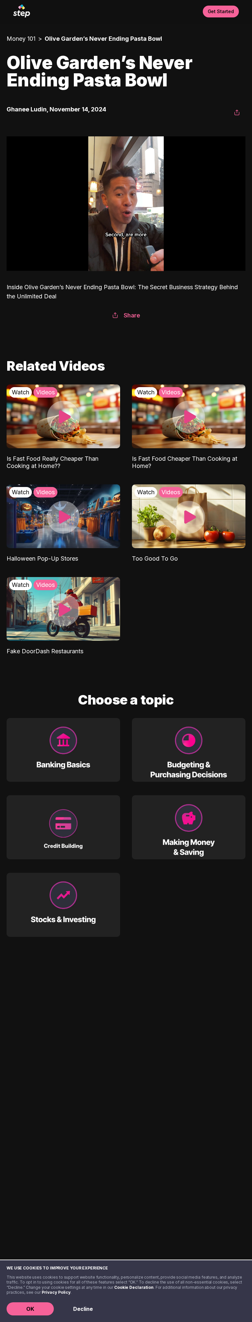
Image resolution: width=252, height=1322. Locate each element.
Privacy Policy (56, 1292)
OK (30, 1309)
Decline (83, 1308)
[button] (236, 112)
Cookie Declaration (134, 1287)
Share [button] (132, 315)
